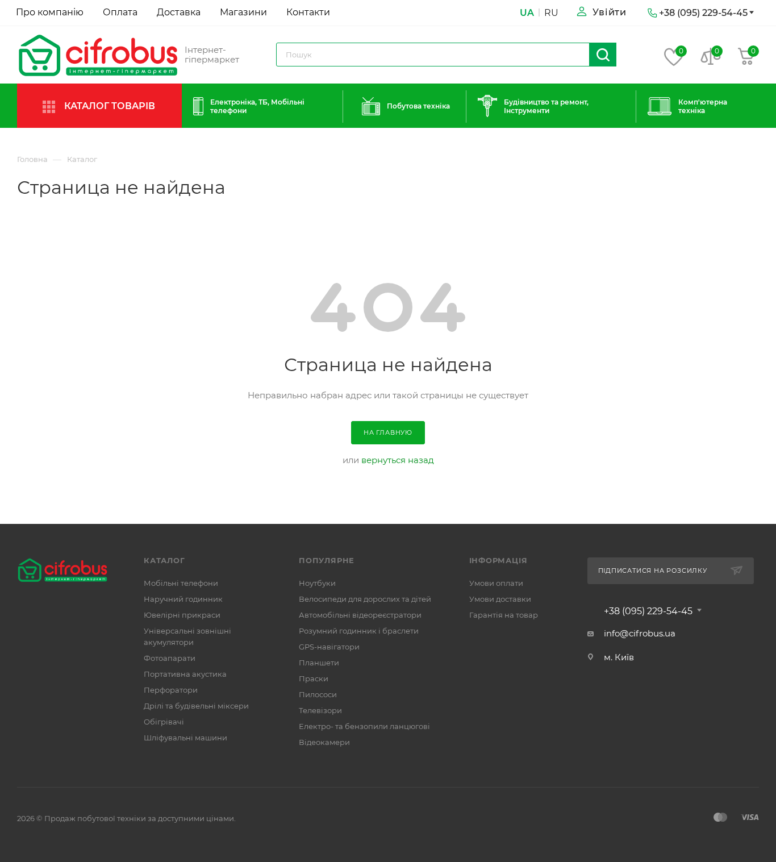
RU (551, 12)
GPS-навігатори (329, 646)
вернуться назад (397, 460)
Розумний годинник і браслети (359, 630)
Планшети (319, 662)
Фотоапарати (169, 658)
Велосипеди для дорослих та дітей (365, 598)
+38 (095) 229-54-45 (648, 611)
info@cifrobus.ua (639, 633)
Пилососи (318, 694)
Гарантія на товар (503, 614)
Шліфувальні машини (185, 737)
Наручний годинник (183, 598)
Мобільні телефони (181, 583)
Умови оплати (496, 583)
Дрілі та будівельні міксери (196, 705)
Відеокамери (324, 742)
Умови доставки (500, 598)
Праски (313, 678)
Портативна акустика (185, 673)
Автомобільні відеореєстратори (360, 614)
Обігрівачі (164, 721)
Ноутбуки (317, 583)
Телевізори (320, 710)
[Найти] (603, 54)
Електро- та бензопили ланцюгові (364, 726)
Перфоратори (171, 689)
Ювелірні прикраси (182, 614)
